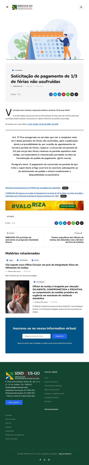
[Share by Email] (76, 94)
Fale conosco (14, 402)
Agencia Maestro (65, 454)
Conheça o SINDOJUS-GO (54, 394)
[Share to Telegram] (72, 94)
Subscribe (59, 336)
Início (46, 378)
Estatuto (8, 415)
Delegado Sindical (51, 397)
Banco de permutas (51, 390)
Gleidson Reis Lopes (14, 271)
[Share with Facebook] (51, 94)
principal (10, 216)
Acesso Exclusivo (51, 382)
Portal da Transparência (14, 435)
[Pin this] (63, 94)
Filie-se (8, 423)
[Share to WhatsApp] (68, 94)
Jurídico (8, 427)
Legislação (9, 431)
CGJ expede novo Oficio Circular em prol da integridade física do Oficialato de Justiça (41, 266)
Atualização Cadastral (53, 386)
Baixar (65, 188)
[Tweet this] (55, 94)
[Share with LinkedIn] (59, 94)
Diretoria (47, 401)
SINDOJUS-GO (17, 86)
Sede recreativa (11, 439)
